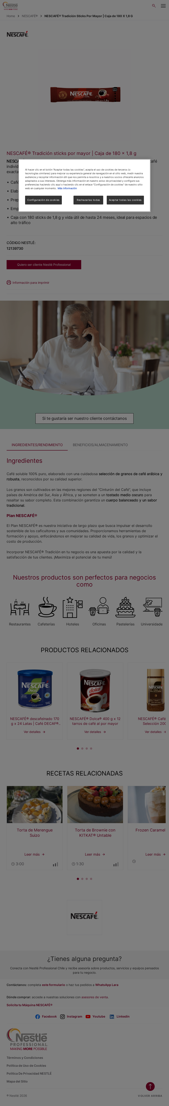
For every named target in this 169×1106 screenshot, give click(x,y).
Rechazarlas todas (88, 199)
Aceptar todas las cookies (125, 199)
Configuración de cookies (43, 199)
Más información (67, 188)
